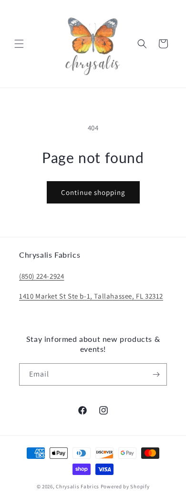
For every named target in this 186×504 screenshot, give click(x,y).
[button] (19, 43)
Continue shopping (93, 192)
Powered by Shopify (125, 486)
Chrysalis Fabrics (77, 486)
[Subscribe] (155, 374)
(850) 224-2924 (41, 276)
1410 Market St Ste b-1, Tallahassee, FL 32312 (91, 295)
